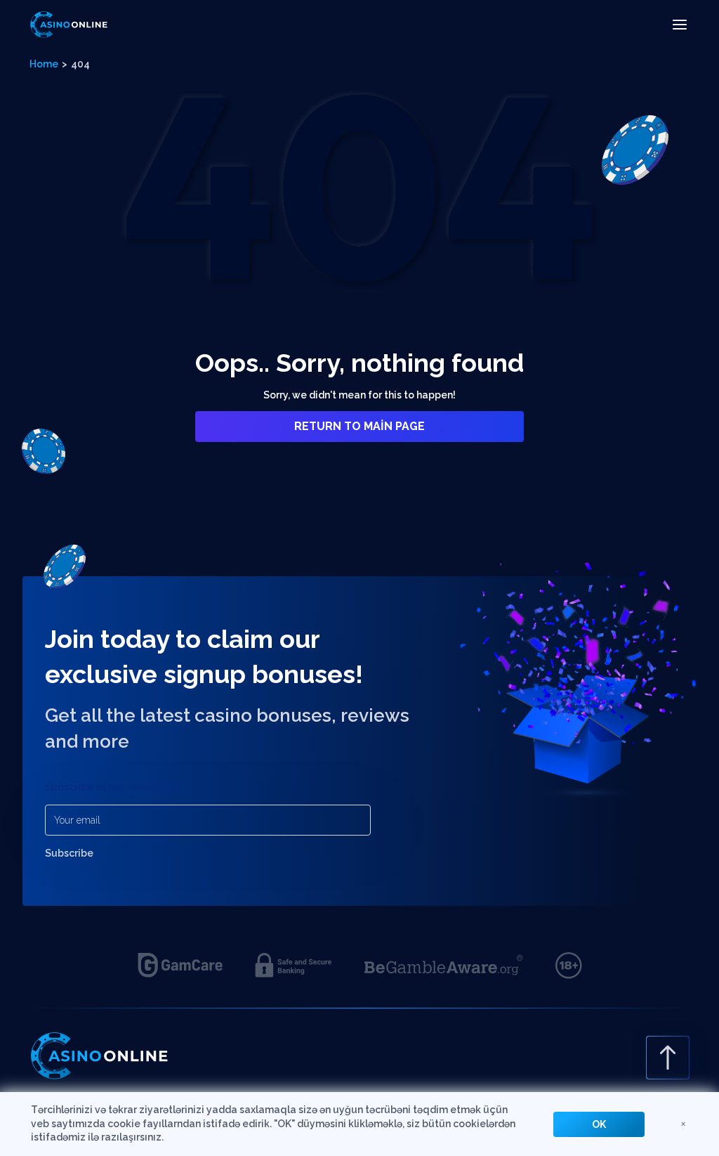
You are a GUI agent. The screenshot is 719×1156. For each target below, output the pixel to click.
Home (43, 64)
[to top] (668, 1058)
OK (599, 1124)
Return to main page (359, 426)
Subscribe (69, 853)
